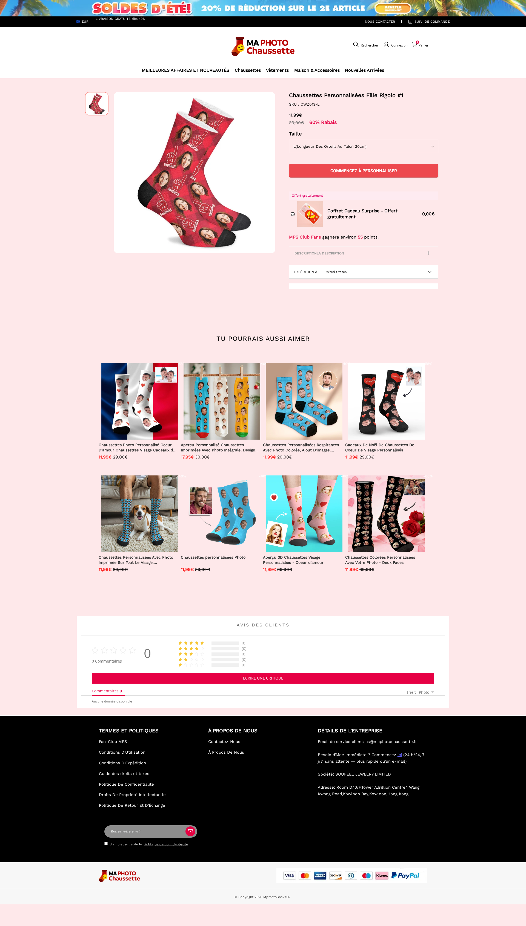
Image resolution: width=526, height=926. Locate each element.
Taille (295, 134)
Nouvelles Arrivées (364, 70)
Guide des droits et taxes (124, 773)
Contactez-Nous (224, 741)
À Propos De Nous (226, 752)
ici (400, 754)
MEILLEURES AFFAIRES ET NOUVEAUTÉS (185, 70)
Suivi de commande (432, 22)
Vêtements (277, 70)
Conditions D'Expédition (122, 762)
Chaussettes (248, 70)
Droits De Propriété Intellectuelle (132, 794)
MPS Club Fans (305, 237)
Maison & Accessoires (317, 70)
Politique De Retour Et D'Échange (132, 805)
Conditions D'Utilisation (122, 752)
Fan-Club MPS (113, 741)
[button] (122, 172)
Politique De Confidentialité (126, 784)
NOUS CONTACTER (380, 22)
